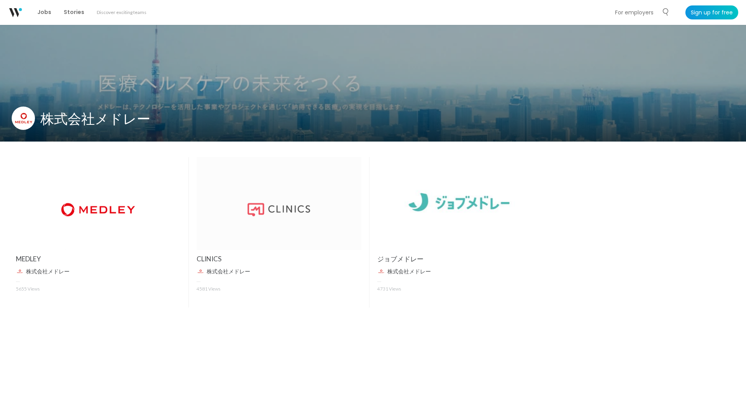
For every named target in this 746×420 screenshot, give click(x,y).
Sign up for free (712, 12)
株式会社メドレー (95, 118)
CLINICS (209, 259)
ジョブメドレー (400, 259)
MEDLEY (28, 259)
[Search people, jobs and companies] (666, 12)
